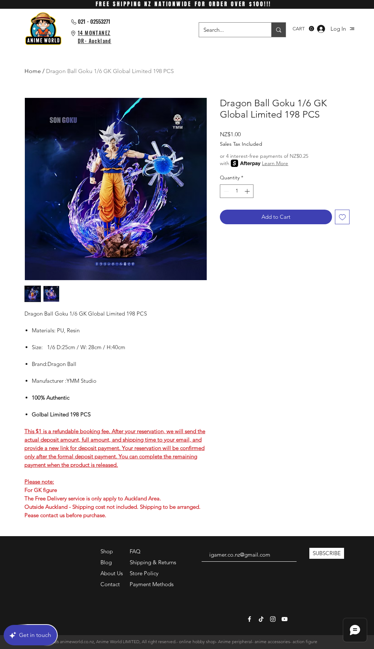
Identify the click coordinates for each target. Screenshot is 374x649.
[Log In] (321, 29)
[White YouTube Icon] (284, 619)
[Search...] (278, 30)
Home (32, 71)
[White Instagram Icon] (272, 619)
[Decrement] (225, 191)
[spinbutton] (236, 191)
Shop (106, 551)
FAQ (135, 551)
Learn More (275, 163)
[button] (352, 28)
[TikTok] (261, 619)
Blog (106, 562)
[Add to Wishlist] (342, 217)
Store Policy (144, 573)
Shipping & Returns (153, 562)
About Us (111, 573)
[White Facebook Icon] (249, 619)
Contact (110, 584)
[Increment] (247, 191)
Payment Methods (152, 584)
